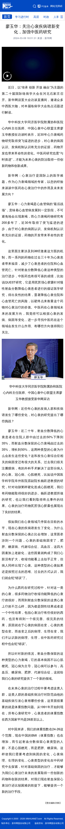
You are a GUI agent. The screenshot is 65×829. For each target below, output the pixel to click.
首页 (7, 16)
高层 (36, 16)
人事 (56, 16)
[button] (7, 78)
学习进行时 (22, 16)
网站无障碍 (56, 6)
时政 (46, 16)
